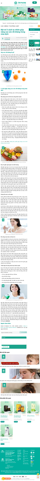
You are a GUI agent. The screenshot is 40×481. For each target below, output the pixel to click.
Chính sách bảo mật (25, 454)
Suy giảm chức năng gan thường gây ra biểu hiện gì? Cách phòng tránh (16, 380)
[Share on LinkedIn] (9, 39)
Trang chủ (4, 23)
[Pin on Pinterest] (7, 39)
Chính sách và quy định (19, 453)
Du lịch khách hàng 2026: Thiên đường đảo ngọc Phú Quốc (32, 49)
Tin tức (31, 36)
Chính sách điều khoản (25, 452)
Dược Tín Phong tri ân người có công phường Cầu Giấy (32, 54)
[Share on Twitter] (6, 39)
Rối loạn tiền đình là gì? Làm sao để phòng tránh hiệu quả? (14, 394)
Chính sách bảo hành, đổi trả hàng (25, 463)
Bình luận (3, 337)
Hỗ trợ (24, 450)
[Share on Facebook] (5, 39)
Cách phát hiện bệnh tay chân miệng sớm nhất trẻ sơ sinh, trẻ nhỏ (15, 366)
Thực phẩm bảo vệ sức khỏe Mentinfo (4, 416)
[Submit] (39, 26)
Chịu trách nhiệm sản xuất (19, 459)
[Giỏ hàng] (34, 2)
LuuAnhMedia (27, 478)
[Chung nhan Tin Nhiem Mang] (32, 464)
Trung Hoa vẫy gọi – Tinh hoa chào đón (32, 60)
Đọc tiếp (2, 421)
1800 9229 (8, 465)
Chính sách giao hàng (25, 459)
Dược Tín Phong (16, 478)
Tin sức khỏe (32, 34)
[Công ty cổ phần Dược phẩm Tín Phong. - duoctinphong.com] (20, 3)
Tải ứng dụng (32, 450)
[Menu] (1, 3)
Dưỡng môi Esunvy (30, 415)
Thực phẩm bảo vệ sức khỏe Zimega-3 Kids (17, 416)
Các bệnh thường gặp (10, 23)
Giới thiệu (19, 451)
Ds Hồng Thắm (7, 37)
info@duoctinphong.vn (10, 466)
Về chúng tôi (19, 450)
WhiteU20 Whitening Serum (4, 440)
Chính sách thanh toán (25, 461)
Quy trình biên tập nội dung (19, 456)
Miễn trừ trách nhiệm (25, 456)
